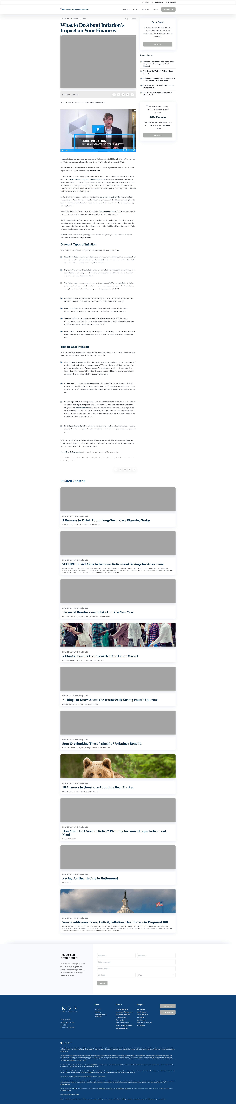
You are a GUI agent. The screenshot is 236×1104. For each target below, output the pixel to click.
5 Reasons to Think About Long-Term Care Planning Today (106, 520)
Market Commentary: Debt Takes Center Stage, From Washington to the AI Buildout (158, 64)
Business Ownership (123, 1023)
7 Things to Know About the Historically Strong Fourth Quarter (109, 700)
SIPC (95, 1064)
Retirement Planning (123, 1015)
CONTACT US (168, 9)
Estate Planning (121, 1017)
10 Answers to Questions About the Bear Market (97, 787)
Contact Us (157, 44)
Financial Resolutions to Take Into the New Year (97, 612)
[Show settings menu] (126, 150)
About (135, 9)
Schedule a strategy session (71, 452)
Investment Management (124, 1012)
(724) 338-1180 (158, 2)
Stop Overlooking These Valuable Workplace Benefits (102, 744)
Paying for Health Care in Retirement (90, 878)
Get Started (157, 135)
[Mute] (123, 150)
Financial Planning (122, 1009)
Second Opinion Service (124, 1025)
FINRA (92, 1064)
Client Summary (168, 1012)
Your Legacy (141, 1017)
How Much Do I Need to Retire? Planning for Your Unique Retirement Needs (114, 833)
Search (147, 2)
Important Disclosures (74, 1076)
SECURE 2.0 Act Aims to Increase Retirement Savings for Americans (112, 564)
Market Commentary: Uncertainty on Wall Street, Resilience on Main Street (159, 79)
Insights (145, 9)
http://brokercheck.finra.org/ (124, 1088)
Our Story (98, 1012)
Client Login (172, 2)
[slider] (94, 150)
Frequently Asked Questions (100, 1015)
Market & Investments (144, 1023)
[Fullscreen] (134, 150)
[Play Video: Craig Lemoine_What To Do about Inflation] (98, 129)
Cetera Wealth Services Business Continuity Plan (93, 1076)
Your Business (141, 1012)
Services (126, 9)
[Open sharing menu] (130, 150)
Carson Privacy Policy (66, 1094)
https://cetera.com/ (65, 1084)
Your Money (141, 1009)
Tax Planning (120, 1020)
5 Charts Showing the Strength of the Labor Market (100, 656)
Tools (155, 9)
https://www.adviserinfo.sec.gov (107, 1088)
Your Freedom (141, 1020)
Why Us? (98, 1009)
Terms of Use (75, 1094)
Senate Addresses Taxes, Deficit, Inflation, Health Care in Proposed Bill (115, 922)
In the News (141, 1025)
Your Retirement (142, 1015)
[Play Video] (62, 150)
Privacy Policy (64, 1076)
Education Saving (121, 1028)
